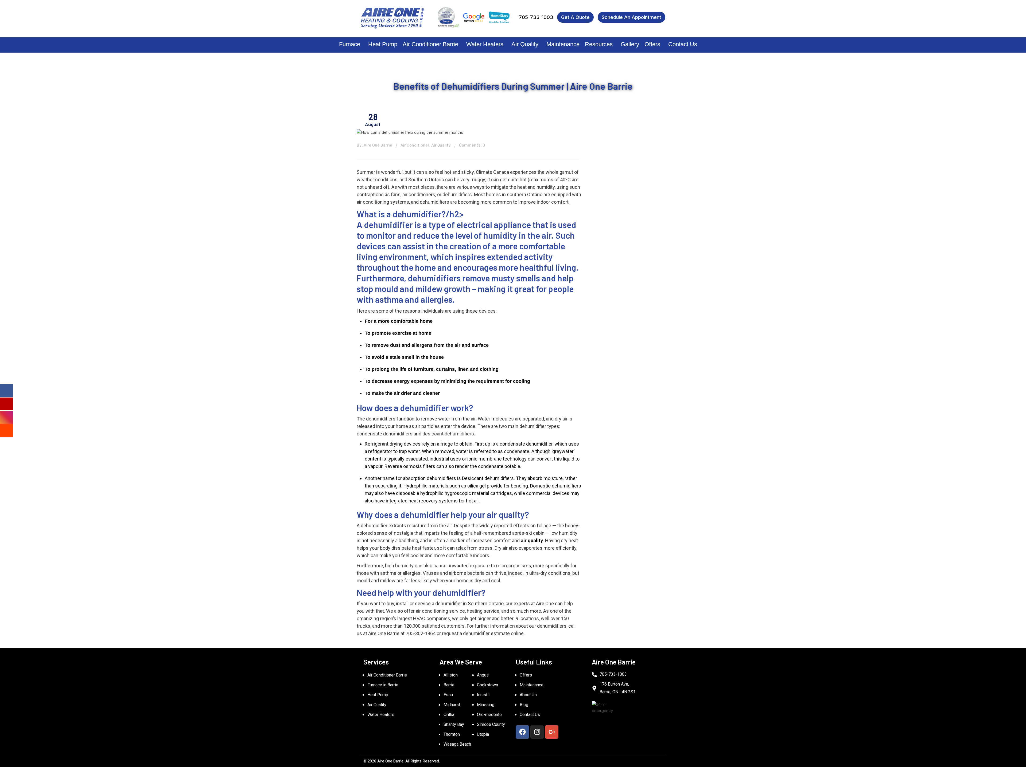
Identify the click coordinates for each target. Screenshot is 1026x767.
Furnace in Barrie (382, 684)
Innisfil (483, 694)
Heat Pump (382, 44)
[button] (351, 44)
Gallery (630, 44)
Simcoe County (491, 724)
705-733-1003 (536, 17)
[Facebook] (522, 732)
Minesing (485, 704)
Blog (524, 704)
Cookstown (487, 684)
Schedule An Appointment (631, 17)
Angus (483, 675)
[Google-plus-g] (551, 732)
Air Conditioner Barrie (430, 44)
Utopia (483, 734)
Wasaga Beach (457, 744)
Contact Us (682, 44)
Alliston (451, 675)
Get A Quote (575, 17)
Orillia (449, 714)
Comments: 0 (472, 144)
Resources (599, 44)
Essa (448, 694)
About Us (528, 694)
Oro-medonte (489, 714)
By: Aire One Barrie (374, 144)
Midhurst (452, 704)
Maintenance (563, 44)
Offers (652, 44)
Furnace (349, 44)
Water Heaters (484, 44)
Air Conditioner (415, 144)
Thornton (452, 734)
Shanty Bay (454, 724)
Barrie (449, 684)
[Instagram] (537, 732)
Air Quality (524, 44)
